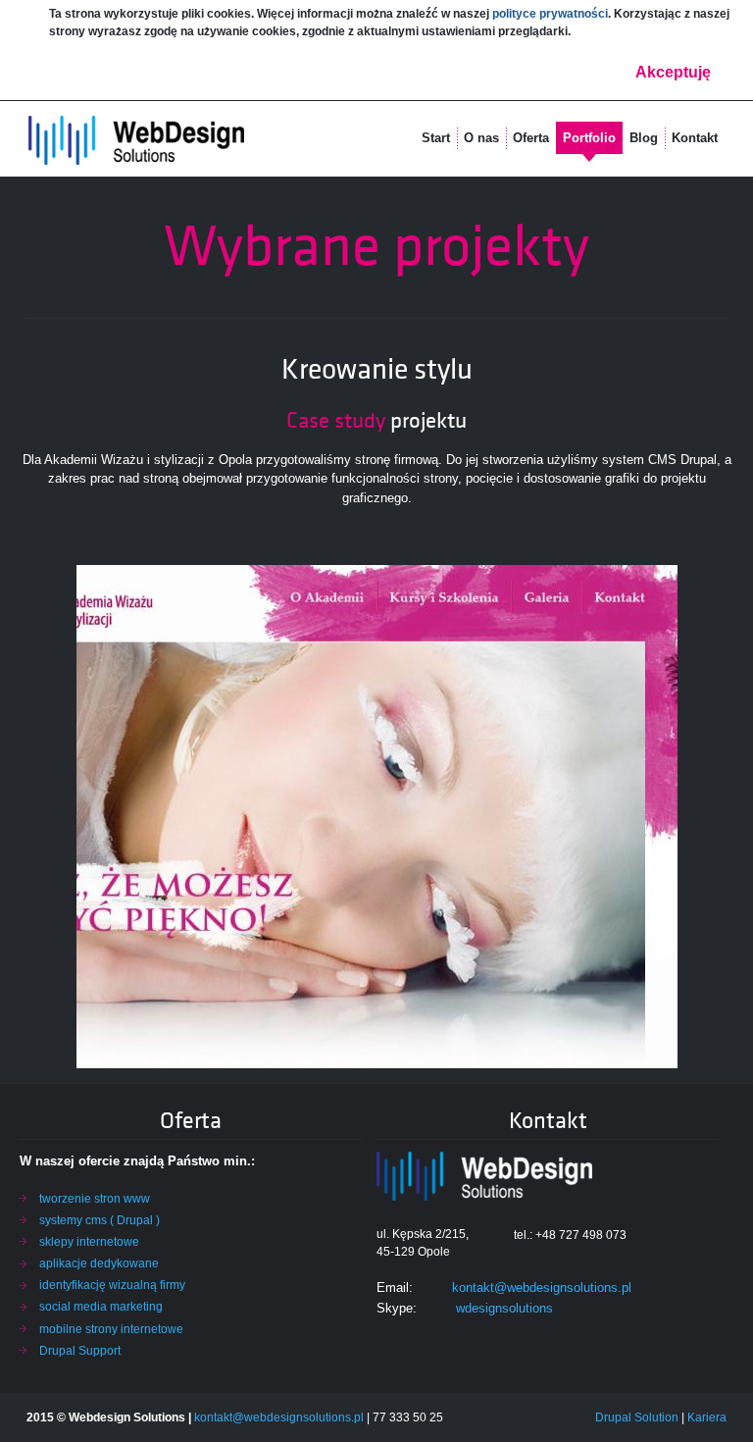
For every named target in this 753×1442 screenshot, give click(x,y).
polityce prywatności (550, 14)
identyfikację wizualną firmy (112, 1285)
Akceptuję (673, 72)
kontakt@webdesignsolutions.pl (541, 1287)
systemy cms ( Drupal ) (99, 1220)
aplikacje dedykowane (99, 1263)
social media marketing (101, 1306)
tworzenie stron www (94, 1199)
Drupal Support (80, 1351)
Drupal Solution (636, 1417)
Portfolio (589, 137)
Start (436, 137)
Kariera (707, 1417)
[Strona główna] (136, 141)
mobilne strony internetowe (111, 1329)
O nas (481, 137)
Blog (643, 137)
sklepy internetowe (89, 1242)
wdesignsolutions (504, 1308)
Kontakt (695, 137)
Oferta (531, 137)
